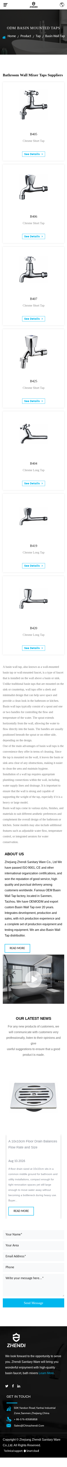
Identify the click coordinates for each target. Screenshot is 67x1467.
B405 (33, 134)
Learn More (46, 1373)
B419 (33, 546)
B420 (33, 628)
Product (25, 36)
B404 (33, 463)
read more (17, 948)
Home (12, 36)
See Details (32, 154)
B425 (33, 381)
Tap (38, 36)
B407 (33, 299)
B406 (33, 216)
